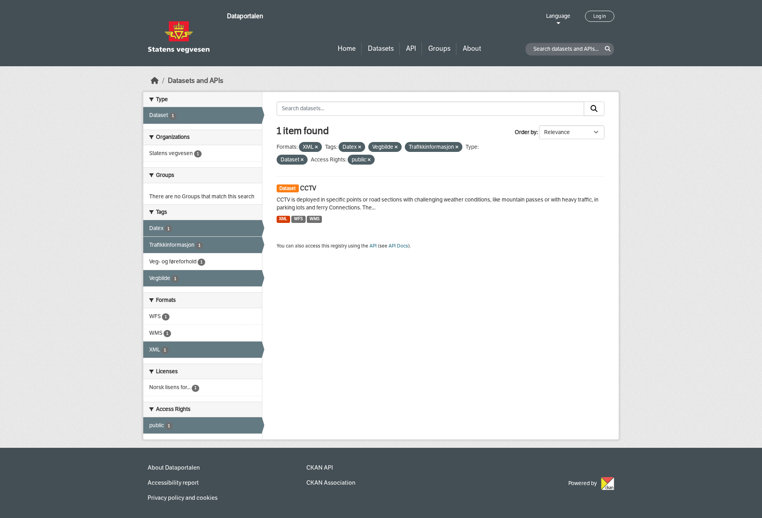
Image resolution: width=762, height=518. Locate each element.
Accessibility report (173, 482)
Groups (439, 48)
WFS (298, 218)
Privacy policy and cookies (182, 497)
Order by (526, 132)
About (472, 48)
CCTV (308, 188)
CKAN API (319, 467)
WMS (314, 218)
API (411, 48)
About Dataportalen (174, 467)
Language (558, 16)
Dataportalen (245, 16)
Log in (599, 16)
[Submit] (594, 109)
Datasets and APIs (195, 81)
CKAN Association (330, 482)
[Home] (155, 81)
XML (283, 218)
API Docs (398, 246)
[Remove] (316, 147)
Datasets (381, 48)
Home (347, 48)
